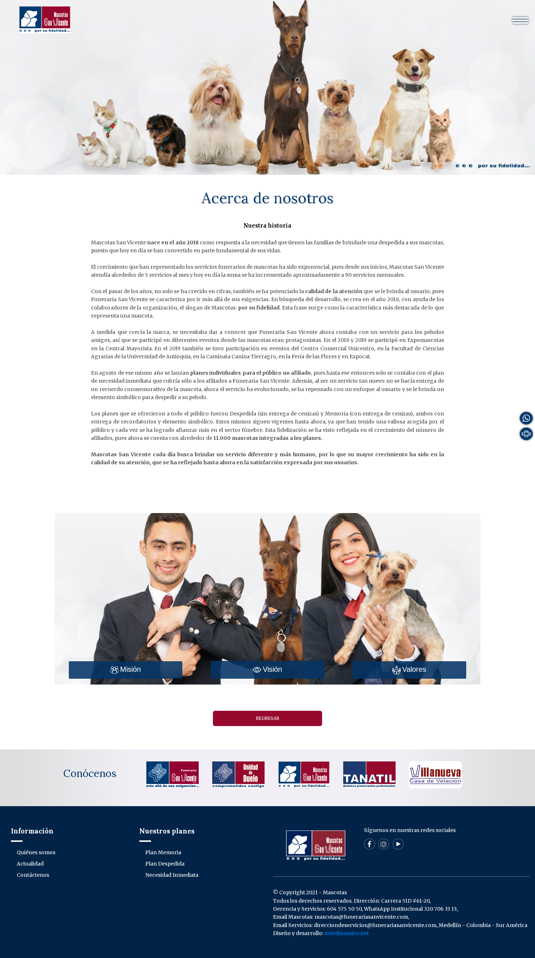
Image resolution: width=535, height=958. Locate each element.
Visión (272, 669)
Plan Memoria (163, 852)
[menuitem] (152, 16)
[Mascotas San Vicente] (304, 774)
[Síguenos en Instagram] (383, 843)
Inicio (151, 16)
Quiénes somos (190, 16)
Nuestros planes (243, 16)
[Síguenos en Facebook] (369, 843)
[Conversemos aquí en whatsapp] (526, 418)
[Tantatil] (369, 774)
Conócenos (89, 773)
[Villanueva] (435, 774)
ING (386, 16)
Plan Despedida (165, 863)
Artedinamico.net (346, 933)
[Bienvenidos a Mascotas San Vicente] (45, 19)
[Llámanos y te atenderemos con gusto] (526, 433)
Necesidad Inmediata (171, 875)
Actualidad (291, 16)
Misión (130, 669)
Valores (414, 669)
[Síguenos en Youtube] (398, 843)
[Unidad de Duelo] (238, 774)
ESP (366, 16)
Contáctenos (334, 16)
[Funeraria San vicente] (172, 774)
